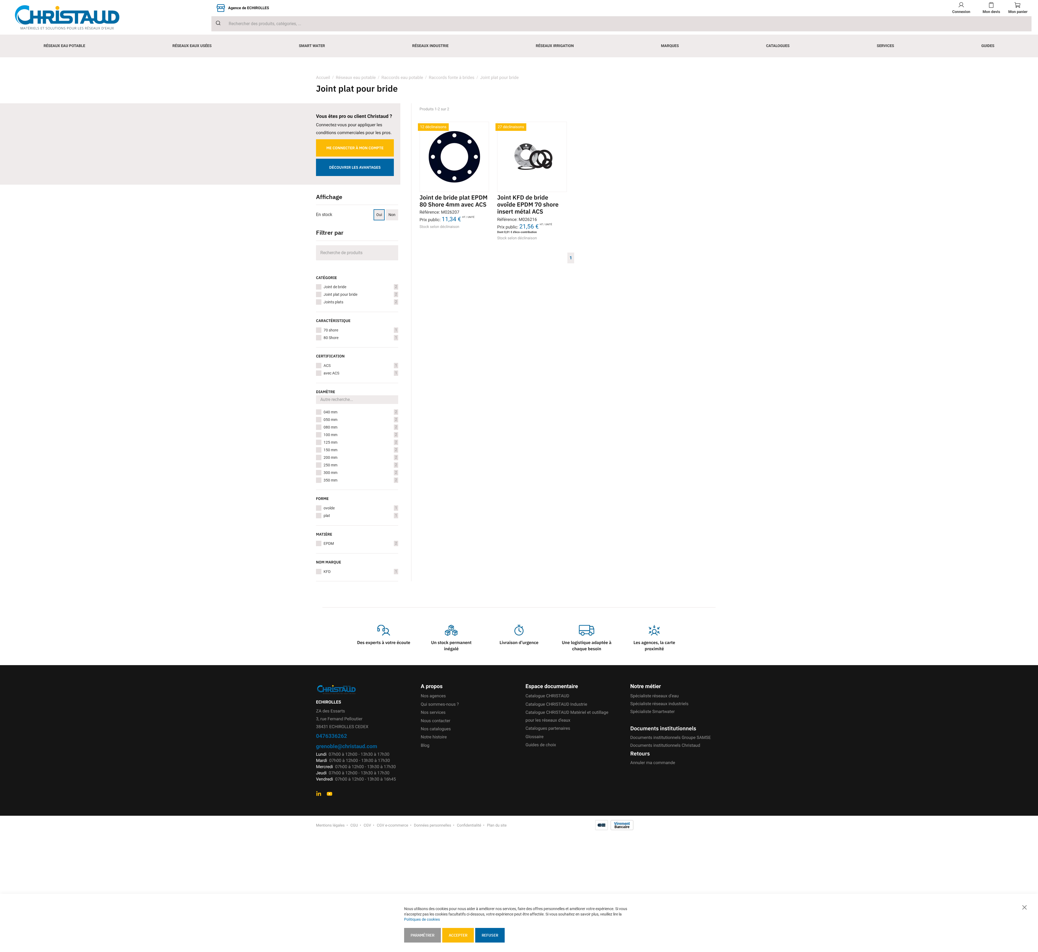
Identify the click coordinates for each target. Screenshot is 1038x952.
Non (391, 215)
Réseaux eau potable (356, 77)
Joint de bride (360, 287)
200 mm (360, 457)
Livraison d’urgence (519, 642)
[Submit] (216, 23)
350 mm (360, 480)
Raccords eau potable (402, 77)
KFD (360, 571)
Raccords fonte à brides (451, 77)
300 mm (360, 472)
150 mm (360, 450)
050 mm (360, 419)
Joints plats (360, 302)
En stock (324, 214)
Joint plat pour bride (360, 294)
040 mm (360, 412)
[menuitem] (64, 46)
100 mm (360, 435)
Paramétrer (422, 935)
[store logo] (71, 17)
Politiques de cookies (422, 919)
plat (360, 515)
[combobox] (621, 23)
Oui (379, 215)
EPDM (360, 543)
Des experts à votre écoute (383, 642)
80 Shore (360, 338)
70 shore (360, 330)
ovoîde (360, 508)
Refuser (490, 935)
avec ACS (360, 373)
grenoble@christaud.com (346, 746)
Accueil (323, 77)
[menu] (519, 46)
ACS (360, 365)
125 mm (360, 442)
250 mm (360, 465)
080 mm (360, 427)
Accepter (458, 935)
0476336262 (331, 735)
